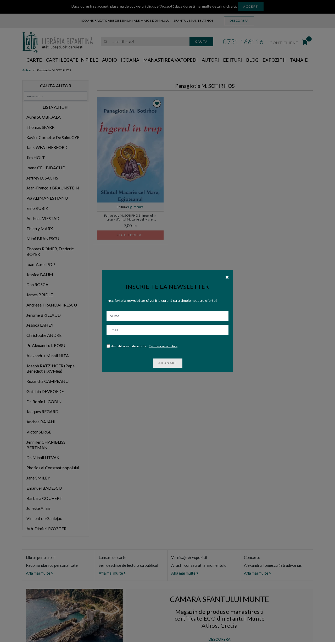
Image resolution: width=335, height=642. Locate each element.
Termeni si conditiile (163, 346)
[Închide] (227, 276)
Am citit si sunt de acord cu (144, 346)
